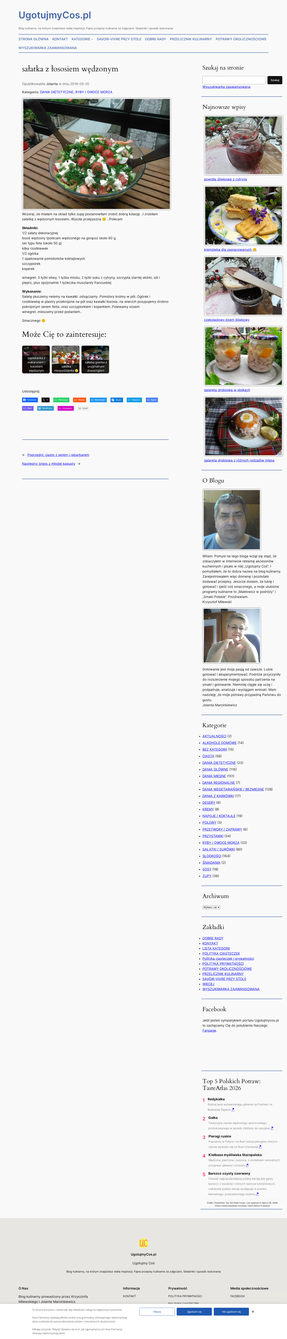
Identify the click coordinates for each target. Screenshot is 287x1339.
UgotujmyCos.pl (55, 15)
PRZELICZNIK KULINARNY (223, 974)
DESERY (208, 803)
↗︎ (233, 1109)
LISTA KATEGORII (216, 948)
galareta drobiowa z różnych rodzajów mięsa (239, 460)
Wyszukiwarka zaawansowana (226, 87)
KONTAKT (210, 943)
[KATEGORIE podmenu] (92, 39)
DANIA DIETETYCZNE (56, 92)
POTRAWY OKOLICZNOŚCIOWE (227, 969)
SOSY (206, 869)
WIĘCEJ (208, 984)
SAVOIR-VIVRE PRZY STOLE (224, 979)
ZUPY (206, 876)
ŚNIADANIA (211, 863)
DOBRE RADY (212, 938)
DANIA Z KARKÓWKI (218, 796)
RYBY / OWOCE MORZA (93, 92)
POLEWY (209, 823)
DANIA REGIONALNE (218, 783)
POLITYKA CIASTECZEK (221, 953)
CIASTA (208, 756)
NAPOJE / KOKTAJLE (218, 816)
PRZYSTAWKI (212, 836)
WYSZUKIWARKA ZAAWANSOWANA (231, 989)
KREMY (208, 809)
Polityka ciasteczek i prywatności (228, 959)
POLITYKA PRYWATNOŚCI (223, 964)
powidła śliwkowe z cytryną (225, 179)
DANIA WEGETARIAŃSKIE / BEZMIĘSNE (233, 789)
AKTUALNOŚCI (214, 736)
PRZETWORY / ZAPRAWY (222, 829)
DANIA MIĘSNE (214, 776)
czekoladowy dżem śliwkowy (227, 320)
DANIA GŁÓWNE (215, 769)
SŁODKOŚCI (211, 856)
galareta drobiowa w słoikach (227, 390)
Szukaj (275, 80)
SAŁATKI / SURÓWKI (218, 849)
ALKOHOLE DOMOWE (219, 743)
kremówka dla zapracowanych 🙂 (230, 250)
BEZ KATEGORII (214, 749)
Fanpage (209, 1030)
